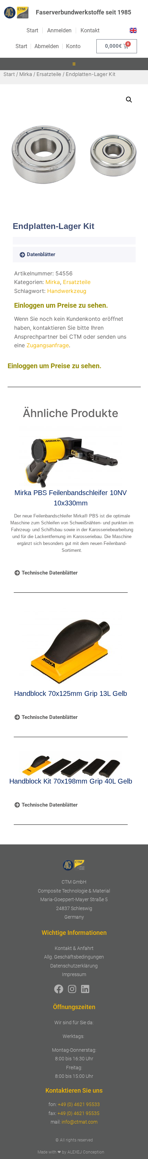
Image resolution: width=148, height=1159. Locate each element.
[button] (74, 64)
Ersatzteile (48, 74)
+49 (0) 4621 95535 (78, 1113)
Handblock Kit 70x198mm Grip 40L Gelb (70, 781)
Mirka (25, 74)
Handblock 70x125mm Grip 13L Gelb (70, 693)
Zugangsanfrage (48, 345)
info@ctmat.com (79, 1122)
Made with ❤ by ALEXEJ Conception (71, 1152)
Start (9, 74)
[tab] (47, 255)
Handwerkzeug (66, 290)
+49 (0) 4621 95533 (79, 1104)
